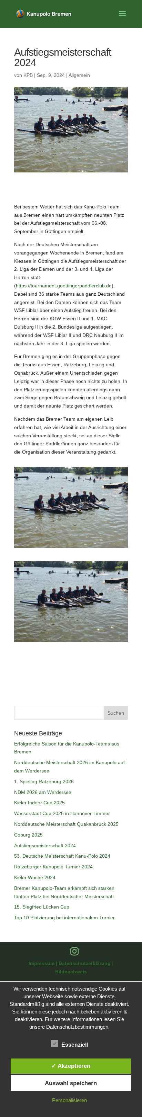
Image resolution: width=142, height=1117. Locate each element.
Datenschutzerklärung (85, 963)
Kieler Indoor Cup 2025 (39, 802)
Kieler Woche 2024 (34, 877)
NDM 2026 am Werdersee (42, 792)
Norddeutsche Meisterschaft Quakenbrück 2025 (66, 824)
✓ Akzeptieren (70, 1066)
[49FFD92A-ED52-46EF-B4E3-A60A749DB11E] (71, 642)
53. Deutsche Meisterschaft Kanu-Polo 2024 (62, 856)
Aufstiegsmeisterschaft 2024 (45, 845)
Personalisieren (69, 1100)
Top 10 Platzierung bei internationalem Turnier (64, 917)
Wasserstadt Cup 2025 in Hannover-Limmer (62, 813)
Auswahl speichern (71, 1083)
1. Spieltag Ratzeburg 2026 (44, 781)
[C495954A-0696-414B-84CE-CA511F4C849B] (71, 548)
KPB (28, 75)
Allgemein (79, 75)
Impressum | (44, 963)
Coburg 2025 (28, 835)
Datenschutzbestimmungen (77, 1027)
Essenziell (74, 1045)
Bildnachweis (71, 971)
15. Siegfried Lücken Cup (41, 907)
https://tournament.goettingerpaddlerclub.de (64, 285)
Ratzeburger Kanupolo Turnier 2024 (53, 866)
